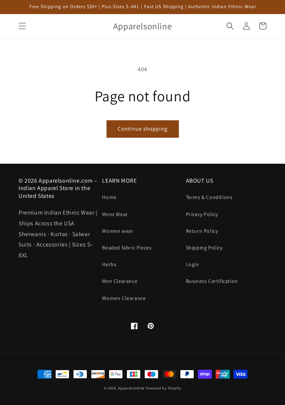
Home (109, 197)
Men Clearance (119, 281)
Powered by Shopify (163, 388)
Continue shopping (143, 128)
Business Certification (212, 281)
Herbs (109, 264)
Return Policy (202, 231)
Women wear (117, 231)
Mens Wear (115, 214)
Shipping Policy (204, 247)
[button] (22, 26)
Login (192, 264)
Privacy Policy (202, 214)
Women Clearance (123, 298)
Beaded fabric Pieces (126, 247)
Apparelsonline (131, 388)
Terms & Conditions (209, 197)
